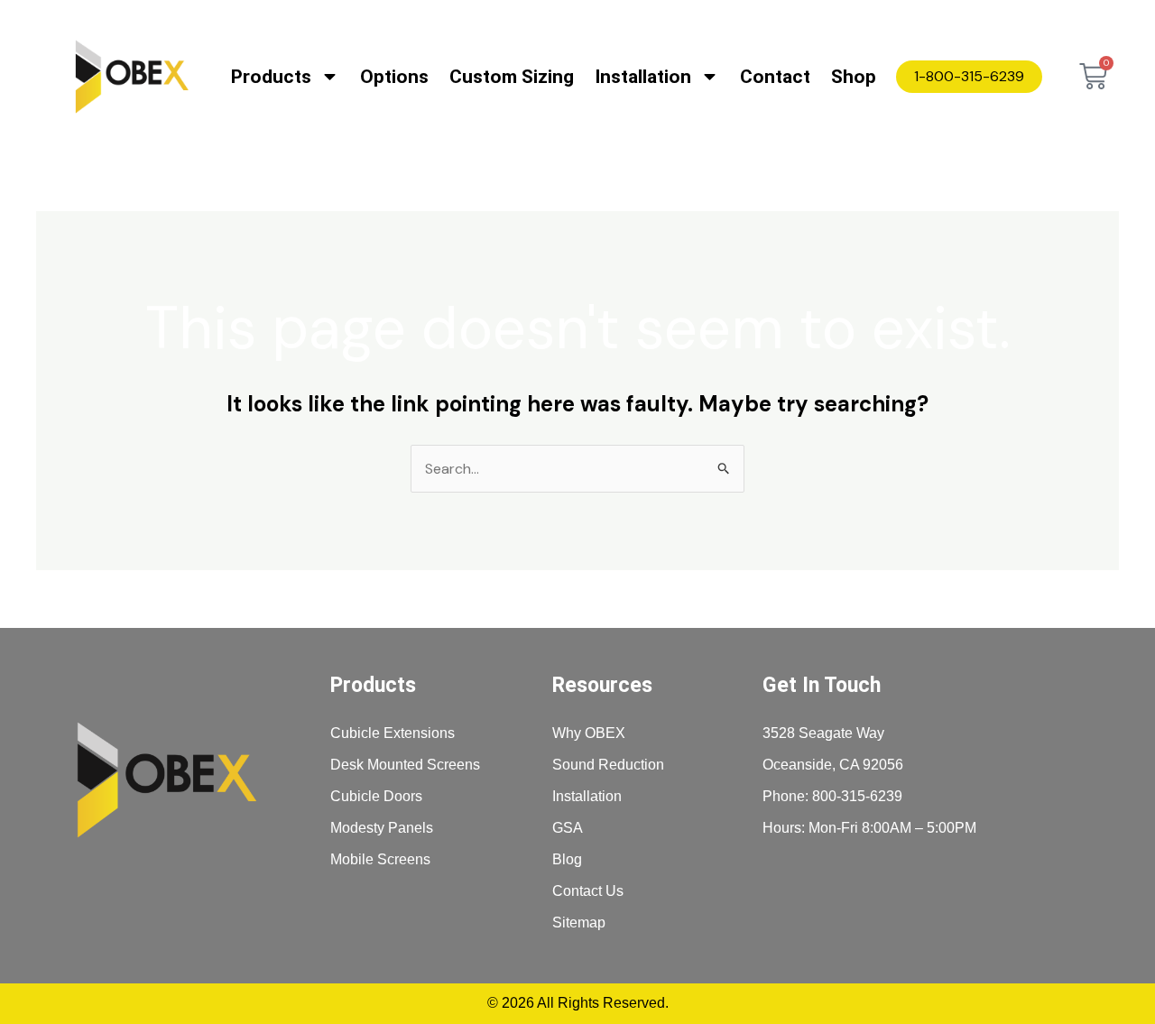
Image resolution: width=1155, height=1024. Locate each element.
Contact (775, 77)
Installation (643, 77)
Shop (853, 77)
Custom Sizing (511, 77)
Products (271, 77)
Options (394, 77)
